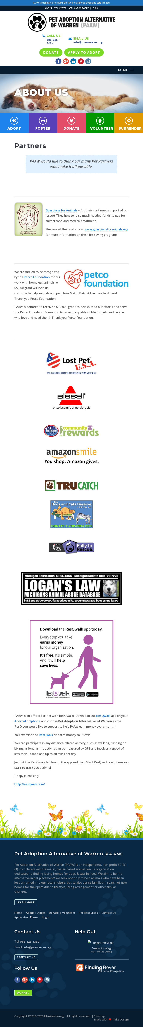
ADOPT (48, 8)
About (30, 913)
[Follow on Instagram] (88, 61)
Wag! (93, 951)
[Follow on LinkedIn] (73, 61)
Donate (71, 128)
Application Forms (26, 917)
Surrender (130, 128)
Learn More (26, 902)
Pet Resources (88, 913)
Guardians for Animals (61, 210)
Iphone (35, 721)
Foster (42, 128)
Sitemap (99, 1016)
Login (45, 917)
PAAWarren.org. (54, 1016)
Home (18, 913)
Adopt (14, 128)
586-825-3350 (53, 41)
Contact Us (26, 957)
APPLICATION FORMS (79, 8)
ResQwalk (103, 716)
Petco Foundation (37, 277)
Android (20, 721)
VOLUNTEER (60, 8)
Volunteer (101, 128)
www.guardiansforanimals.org (106, 229)
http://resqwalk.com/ (29, 784)
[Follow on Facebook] (58, 61)
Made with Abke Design (111, 1019)
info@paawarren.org (88, 42)
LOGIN (95, 8)
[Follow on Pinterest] (81, 61)
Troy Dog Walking (104, 951)
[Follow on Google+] (66, 61)
